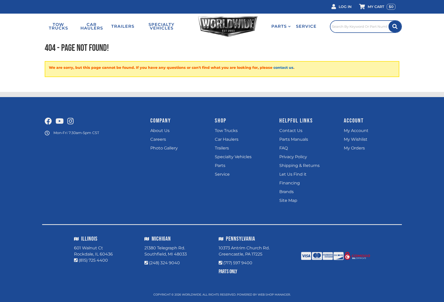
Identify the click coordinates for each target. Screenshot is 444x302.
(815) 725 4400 (93, 260)
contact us (283, 67)
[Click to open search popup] (366, 26)
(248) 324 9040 (164, 262)
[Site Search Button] (394, 26)
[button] (281, 26)
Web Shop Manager (274, 294)
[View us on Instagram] (70, 121)
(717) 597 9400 (237, 262)
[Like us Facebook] (48, 121)
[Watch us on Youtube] (59, 121)
